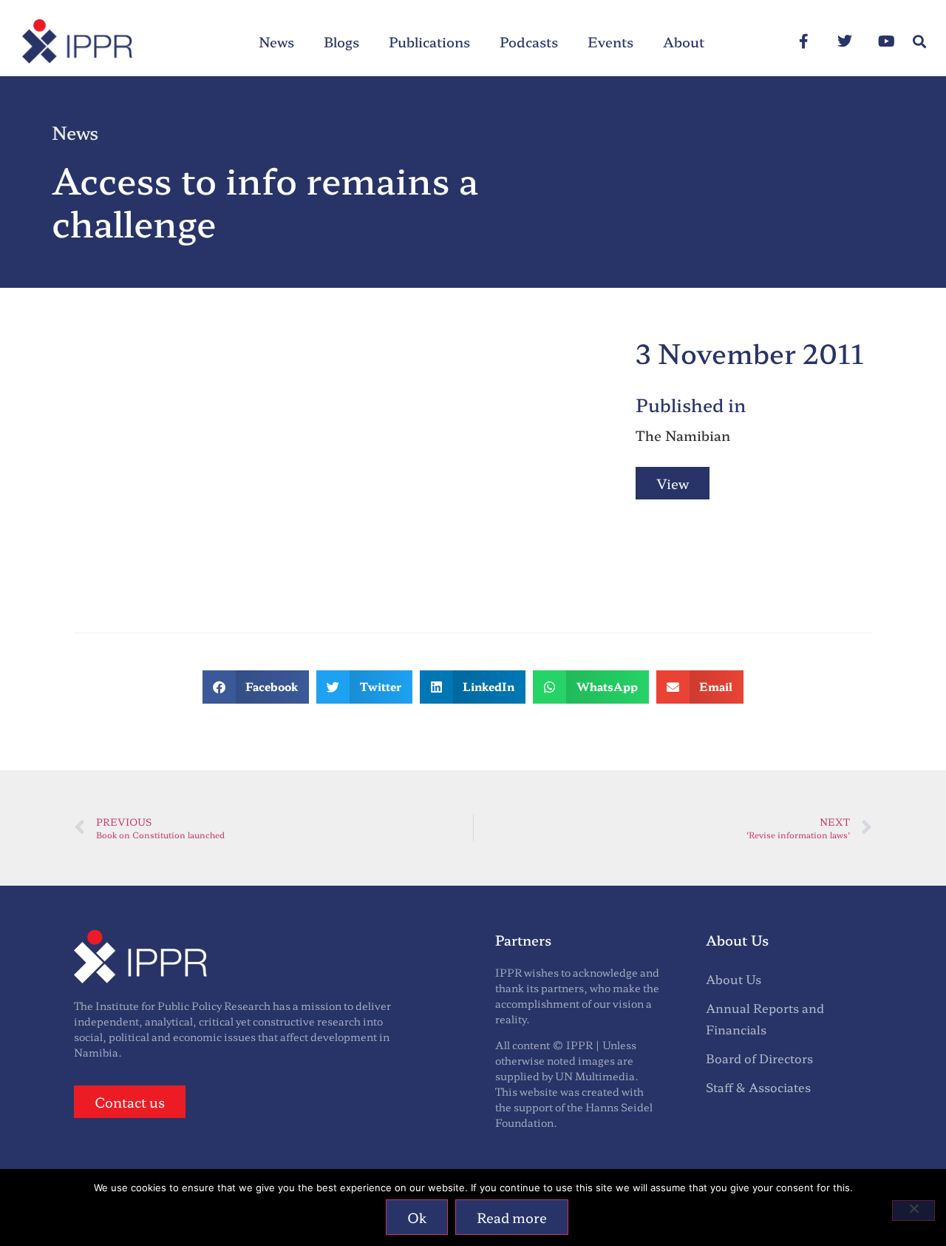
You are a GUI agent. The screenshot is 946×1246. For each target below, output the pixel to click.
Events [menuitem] (610, 41)
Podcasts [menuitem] (529, 41)
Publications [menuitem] (429, 41)
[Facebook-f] (803, 41)
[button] (919, 42)
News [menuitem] (276, 41)
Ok (416, 1217)
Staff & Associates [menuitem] (758, 1087)
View (672, 483)
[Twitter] (844, 41)
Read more (512, 1217)
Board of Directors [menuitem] (759, 1058)
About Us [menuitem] (733, 979)
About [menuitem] (683, 41)
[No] (913, 1210)
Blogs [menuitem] (341, 41)
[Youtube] (886, 41)
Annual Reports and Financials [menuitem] (765, 1018)
